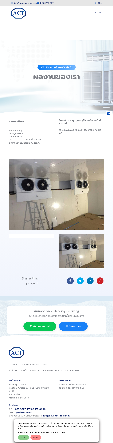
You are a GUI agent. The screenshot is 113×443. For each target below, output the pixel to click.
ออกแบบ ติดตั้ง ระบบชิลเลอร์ (72, 384)
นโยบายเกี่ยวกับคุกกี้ (25, 432)
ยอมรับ (23, 437)
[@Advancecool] (109, 114)
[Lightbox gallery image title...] (56, 194)
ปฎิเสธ (35, 437)
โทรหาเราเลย (75, 326)
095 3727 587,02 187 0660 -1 (31, 409)
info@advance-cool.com (25, 3)
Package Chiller (17, 384)
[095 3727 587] (109, 120)
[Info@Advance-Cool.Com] (109, 126)
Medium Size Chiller (19, 397)
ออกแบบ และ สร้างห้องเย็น (71, 388)
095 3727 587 (46, 3)
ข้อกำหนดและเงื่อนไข (42, 432)
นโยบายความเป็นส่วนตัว (60, 432)
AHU (11, 391)
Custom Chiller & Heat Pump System (29, 388)
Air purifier (15, 394)
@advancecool (41, 326)
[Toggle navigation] (100, 13)
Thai (99, 3)
